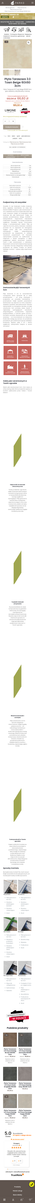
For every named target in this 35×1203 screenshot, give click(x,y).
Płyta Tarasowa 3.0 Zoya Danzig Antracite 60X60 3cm (25, 1051)
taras (20, 138)
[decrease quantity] (5, 121)
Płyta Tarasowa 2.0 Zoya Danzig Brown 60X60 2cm (10, 1051)
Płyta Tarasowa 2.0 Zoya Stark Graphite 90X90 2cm (10, 1086)
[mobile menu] (32, 2)
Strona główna (10, 8)
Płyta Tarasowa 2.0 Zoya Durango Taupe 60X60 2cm (25, 1113)
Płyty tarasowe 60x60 (17, 144)
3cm (9, 136)
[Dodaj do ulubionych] (15, 1040)
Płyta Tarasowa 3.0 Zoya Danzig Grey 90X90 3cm (25, 1085)
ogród (18, 136)
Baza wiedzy (17, 1195)
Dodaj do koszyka (11, 127)
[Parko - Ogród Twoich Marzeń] (17, 2)
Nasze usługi (17, 1191)
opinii (22, 1135)
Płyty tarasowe (22, 8)
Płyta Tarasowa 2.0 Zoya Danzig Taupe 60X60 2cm (10, 1113)
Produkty (17, 1187)
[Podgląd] (15, 1043)
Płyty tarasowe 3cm (16, 9)
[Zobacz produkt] (15, 1037)
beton (13, 136)
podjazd (15, 138)
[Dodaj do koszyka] (15, 1035)
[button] (29, 42)
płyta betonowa (26, 136)
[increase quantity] (13, 121)
